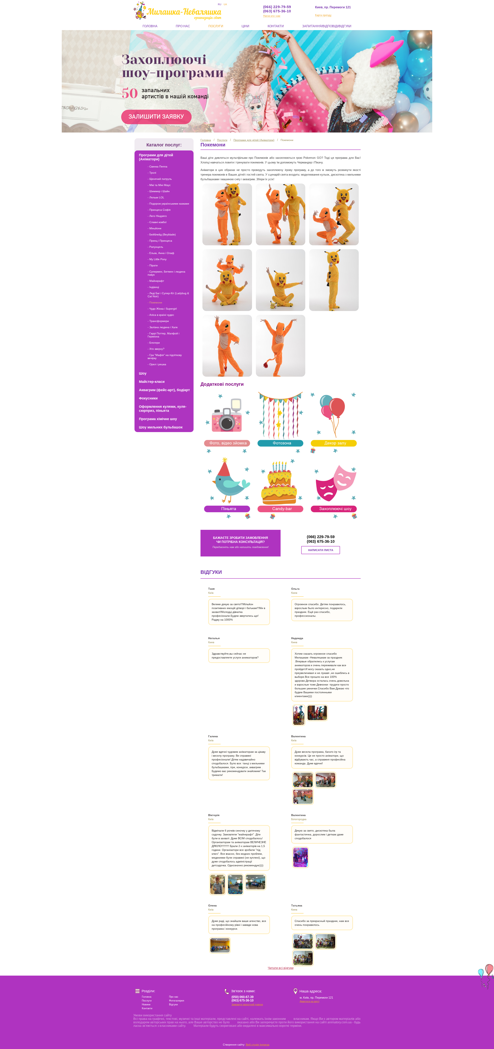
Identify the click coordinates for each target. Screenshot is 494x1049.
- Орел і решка (157, 364)
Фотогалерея (176, 1000)
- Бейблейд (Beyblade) (162, 234)
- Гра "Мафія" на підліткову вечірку (165, 356)
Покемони (287, 140)
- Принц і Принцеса (160, 240)
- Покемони (155, 302)
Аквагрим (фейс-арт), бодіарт (164, 390)
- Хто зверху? (156, 348)
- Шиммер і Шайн (159, 191)
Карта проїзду (323, 15)
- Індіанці (153, 287)
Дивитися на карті (309, 1001)
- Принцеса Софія (159, 209)
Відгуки (173, 1004)
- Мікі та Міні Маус (159, 185)
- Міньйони (154, 228)
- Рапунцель (155, 246)
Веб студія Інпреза (257, 1044)
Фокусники (148, 398)
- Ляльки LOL (156, 197)
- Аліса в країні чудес (161, 314)
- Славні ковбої (157, 222)
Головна (150, 26)
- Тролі (152, 172)
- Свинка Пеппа (157, 166)
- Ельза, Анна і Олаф (161, 253)
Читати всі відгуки (281, 968)
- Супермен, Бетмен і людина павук (166, 273)
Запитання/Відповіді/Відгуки (326, 26)
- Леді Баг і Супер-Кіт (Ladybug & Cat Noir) (168, 295)
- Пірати (153, 265)
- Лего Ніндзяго (157, 215)
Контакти (276, 26)
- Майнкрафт (156, 280)
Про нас (183, 26)
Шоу (142, 373)
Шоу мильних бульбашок (161, 427)
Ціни (245, 26)
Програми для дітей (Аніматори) (253, 140)
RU (219, 4)
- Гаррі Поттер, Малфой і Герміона (163, 335)
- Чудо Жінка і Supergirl (162, 308)
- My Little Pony (157, 259)
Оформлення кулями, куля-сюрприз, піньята (162, 409)
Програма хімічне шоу (158, 419)
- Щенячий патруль (160, 178)
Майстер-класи (152, 382)
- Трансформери (158, 321)
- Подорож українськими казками (168, 203)
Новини (146, 1004)
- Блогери (154, 342)
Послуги (215, 26)
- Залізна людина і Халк (163, 327)
